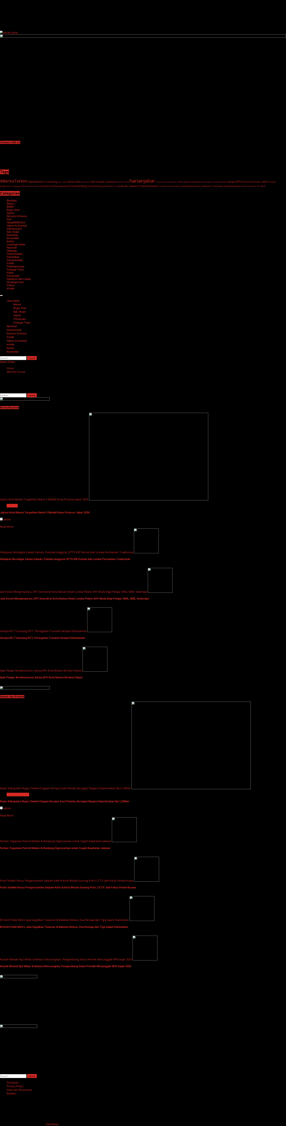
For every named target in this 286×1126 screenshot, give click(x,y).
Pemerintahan (15, 253)
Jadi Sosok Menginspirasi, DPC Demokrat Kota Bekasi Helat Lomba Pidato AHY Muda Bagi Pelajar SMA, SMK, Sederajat (73, 592)
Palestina (272, 182)
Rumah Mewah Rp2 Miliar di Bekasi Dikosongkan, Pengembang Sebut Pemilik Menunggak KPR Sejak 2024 (66, 959)
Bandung (12, 200)
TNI (258, 186)
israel (180, 181)
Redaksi (11, 1093)
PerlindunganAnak (60, 186)
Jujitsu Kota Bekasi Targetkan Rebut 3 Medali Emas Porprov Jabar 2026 (44, 499)
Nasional (12, 247)
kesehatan (207, 182)
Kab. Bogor (13, 231)
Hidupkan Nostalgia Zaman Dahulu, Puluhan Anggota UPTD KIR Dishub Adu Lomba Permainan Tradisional (66, 552)
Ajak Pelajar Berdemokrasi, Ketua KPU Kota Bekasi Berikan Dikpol (41, 670)
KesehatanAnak (219, 182)
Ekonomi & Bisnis (17, 216)
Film (9, 219)
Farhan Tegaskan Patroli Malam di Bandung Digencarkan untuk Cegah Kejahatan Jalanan (55, 841)
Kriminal (245, 181)
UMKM (263, 186)
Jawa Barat (13, 300)
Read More (7, 526)
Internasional (14, 228)
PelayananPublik (19, 186)
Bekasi (71, 181)
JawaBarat (198, 182)
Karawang (12, 235)
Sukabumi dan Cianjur (19, 279)
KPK (238, 181)
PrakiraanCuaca (15, 266)
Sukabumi (206, 186)
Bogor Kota (13, 210)
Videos (11, 285)
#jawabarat (35, 181)
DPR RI (120, 182)
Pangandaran (5, 186)
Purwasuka (13, 275)
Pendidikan (45, 186)
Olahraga (12, 250)
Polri (115, 186)
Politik (10, 263)
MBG (264, 181)
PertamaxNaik (15, 260)
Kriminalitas (255, 181)
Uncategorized (15, 282)
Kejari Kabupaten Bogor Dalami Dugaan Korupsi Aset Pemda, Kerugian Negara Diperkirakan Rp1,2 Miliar (65, 788)
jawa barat (188, 181)
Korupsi (231, 181)
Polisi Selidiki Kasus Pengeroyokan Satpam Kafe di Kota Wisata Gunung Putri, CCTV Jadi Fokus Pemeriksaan (67, 880)
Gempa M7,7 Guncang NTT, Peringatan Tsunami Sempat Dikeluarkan (43, 631)
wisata (10, 288)
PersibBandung (78, 186)
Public (10, 272)
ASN (45, 182)
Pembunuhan (33, 186)
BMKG (79, 181)
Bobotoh (86, 182)
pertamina (108, 186)
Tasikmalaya (217, 186)
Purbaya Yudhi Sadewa (169, 186)
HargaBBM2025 (16, 222)
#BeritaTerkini (13, 181)
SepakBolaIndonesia (190, 186)
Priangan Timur (15, 269)
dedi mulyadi (97, 181)
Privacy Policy (15, 1086)
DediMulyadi (111, 181)
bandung (52, 181)
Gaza (126, 181)
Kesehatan (13, 238)
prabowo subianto (128, 186)
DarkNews (52, 1124)
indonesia (160, 182)
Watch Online (7, 362)
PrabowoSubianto (148, 186)
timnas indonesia (248, 186)
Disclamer (13, 1082)
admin (7, 519)
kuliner (10, 241)
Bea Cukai (62, 182)
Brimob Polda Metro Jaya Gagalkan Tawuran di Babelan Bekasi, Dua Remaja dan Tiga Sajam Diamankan (64, 920)
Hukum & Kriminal (17, 225)
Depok (10, 213)
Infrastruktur (170, 182)
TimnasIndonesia (232, 186)
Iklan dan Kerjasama (19, 1090)
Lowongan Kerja (16, 244)
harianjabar (142, 180)
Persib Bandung (94, 186)
